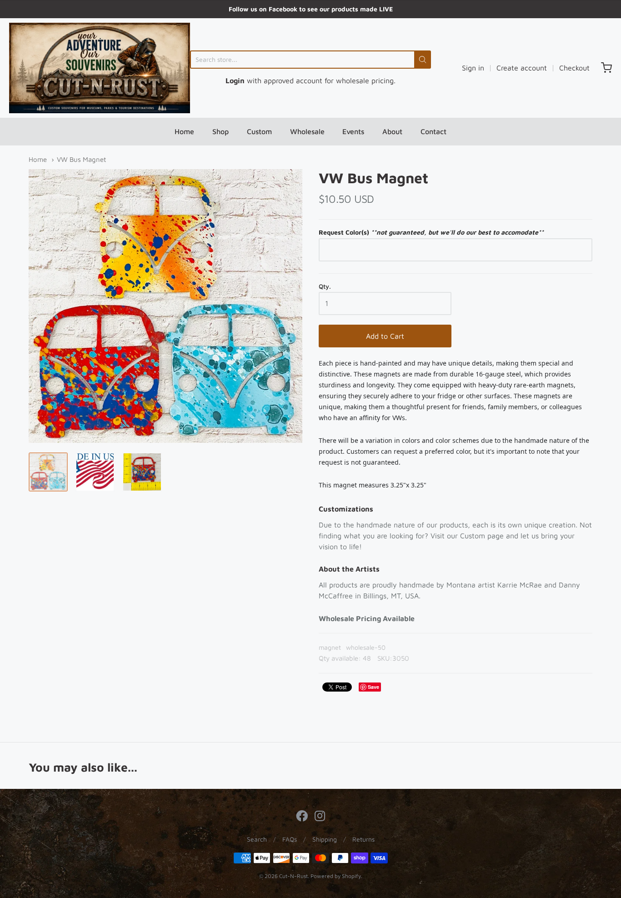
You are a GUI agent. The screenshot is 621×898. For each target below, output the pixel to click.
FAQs (289, 839)
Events (353, 131)
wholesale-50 (366, 647)
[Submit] (422, 59)
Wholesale (307, 131)
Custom (259, 131)
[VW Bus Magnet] (48, 472)
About (392, 131)
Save (373, 686)
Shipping (324, 839)
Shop (220, 131)
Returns (363, 839)
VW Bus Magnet (81, 159)
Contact (433, 131)
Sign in (473, 68)
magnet (330, 647)
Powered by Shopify (335, 876)
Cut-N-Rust (293, 876)
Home (184, 131)
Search (257, 839)
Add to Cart (385, 336)
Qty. (325, 286)
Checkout (574, 68)
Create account (521, 68)
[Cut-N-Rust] (99, 68)
